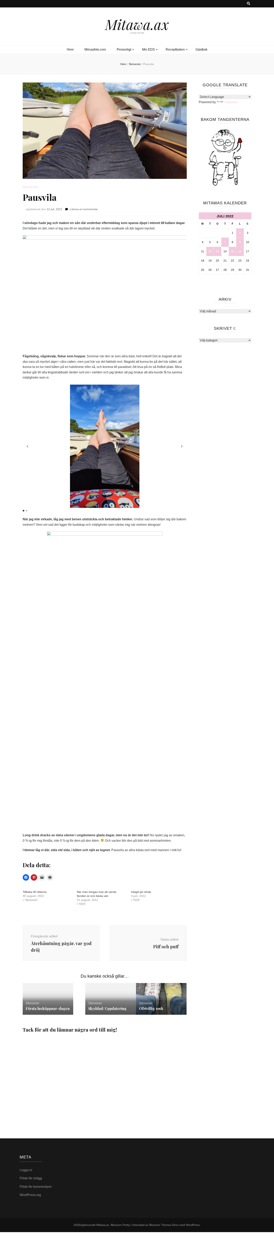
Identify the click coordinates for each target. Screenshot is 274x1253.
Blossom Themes (160, 1225)
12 (210, 251)
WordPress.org (30, 1195)
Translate (230, 102)
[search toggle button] (248, 3)
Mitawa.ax (137, 24)
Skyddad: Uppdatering (107, 1008)
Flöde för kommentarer (36, 1186)
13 (217, 251)
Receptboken (175, 49)
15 (232, 251)
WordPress (193, 1225)
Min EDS (148, 49)
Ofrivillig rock (151, 1008)
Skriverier (30, 187)
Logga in (26, 1170)
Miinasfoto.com (95, 49)
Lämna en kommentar (84, 209)
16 (240, 251)
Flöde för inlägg (31, 1178)
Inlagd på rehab (141, 891)
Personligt (124, 49)
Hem (70, 49)
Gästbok (201, 49)
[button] (27, 446)
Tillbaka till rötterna (35, 891)
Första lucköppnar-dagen (48, 1008)
